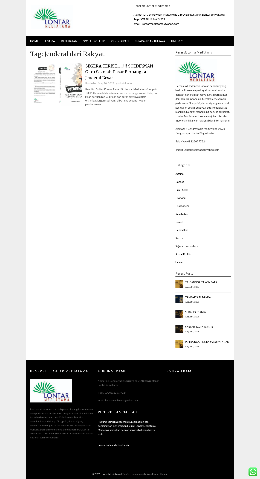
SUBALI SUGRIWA (195, 312)
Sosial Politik (94, 41)
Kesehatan (69, 41)
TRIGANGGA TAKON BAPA (201, 282)
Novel (179, 222)
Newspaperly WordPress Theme (150, 473)
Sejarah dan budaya (150, 41)
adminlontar (125, 83)
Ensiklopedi (182, 205)
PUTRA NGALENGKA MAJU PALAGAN (207, 341)
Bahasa (179, 181)
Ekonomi (180, 197)
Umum (175, 41)
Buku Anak (181, 189)
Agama (50, 41)
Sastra (179, 238)
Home (34, 41)
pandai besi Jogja (119, 444)
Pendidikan (120, 41)
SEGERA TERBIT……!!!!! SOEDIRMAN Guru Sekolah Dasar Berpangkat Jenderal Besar (119, 72)
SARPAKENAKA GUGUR (199, 326)
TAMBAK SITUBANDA (198, 297)
